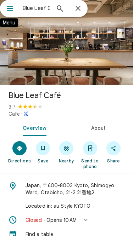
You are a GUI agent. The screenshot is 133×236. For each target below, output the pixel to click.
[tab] (33, 127)
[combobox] (36, 8)
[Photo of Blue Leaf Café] (66, 42)
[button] (66, 220)
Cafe (14, 114)
